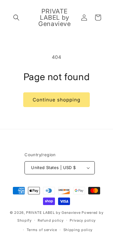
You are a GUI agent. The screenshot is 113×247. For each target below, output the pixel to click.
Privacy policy (83, 220)
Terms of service (42, 230)
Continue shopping (56, 100)
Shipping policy (78, 230)
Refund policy (50, 220)
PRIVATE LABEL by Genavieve (53, 212)
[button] (16, 17)
